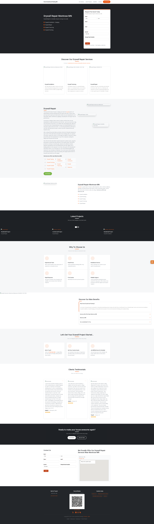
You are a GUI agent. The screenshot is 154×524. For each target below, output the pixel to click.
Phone (88, 21)
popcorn (78, 91)
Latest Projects (89, 1)
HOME (68, 518)
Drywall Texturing (72, 84)
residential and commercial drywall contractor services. (79, 63)
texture (101, 308)
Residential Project (5, 231)
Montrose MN (83, 317)
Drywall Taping (50, 159)
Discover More (82, 437)
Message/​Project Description (89, 37)
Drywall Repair (94, 84)
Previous (85, 516)
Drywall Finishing (51, 162)
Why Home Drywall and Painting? (87, 303)
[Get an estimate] (152, 262)
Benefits (95, 1)
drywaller (103, 91)
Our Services (81, 1)
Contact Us (94, 493)
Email (87, 26)
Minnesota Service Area (103, 493)
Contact (100, 1)
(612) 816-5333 (54, 495)
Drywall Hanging (50, 168)
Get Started (106, 1)
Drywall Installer (50, 165)
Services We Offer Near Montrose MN (88, 314)
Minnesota (73, 518)
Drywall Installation (49, 84)
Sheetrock (70, 167)
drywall (79, 86)
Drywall (45, 18)
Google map (81, 458)
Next (89, 516)
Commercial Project (57, 231)
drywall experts (89, 307)
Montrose (78, 518)
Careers (105, 496)
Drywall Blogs (77, 509)
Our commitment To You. (85, 322)
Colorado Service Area (97, 496)
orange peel (72, 91)
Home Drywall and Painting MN (50, 1)
